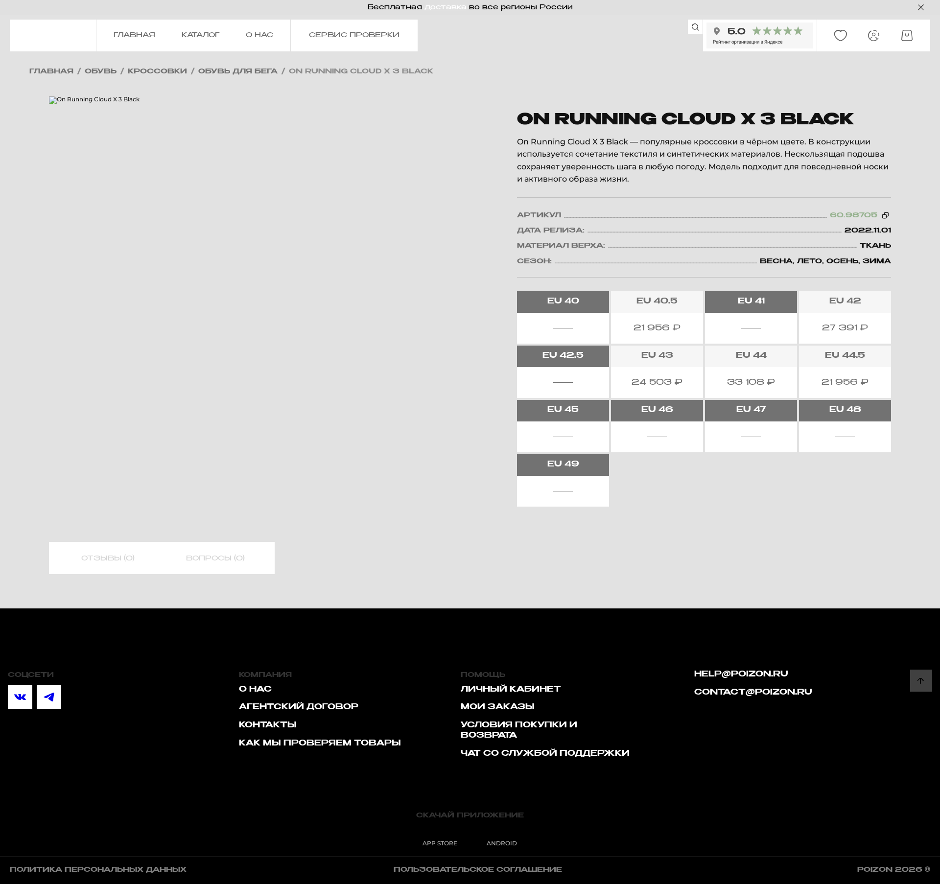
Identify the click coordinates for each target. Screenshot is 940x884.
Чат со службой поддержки (545, 754)
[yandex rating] (759, 35)
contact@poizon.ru (753, 693)
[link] (840, 36)
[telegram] (49, 697)
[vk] (20, 697)
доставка (445, 7)
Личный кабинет (511, 690)
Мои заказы (498, 707)
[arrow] (921, 681)
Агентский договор (298, 707)
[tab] (108, 558)
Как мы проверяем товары (320, 743)
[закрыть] (921, 7)
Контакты (268, 725)
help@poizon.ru (741, 674)
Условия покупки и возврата (519, 730)
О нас (255, 690)
